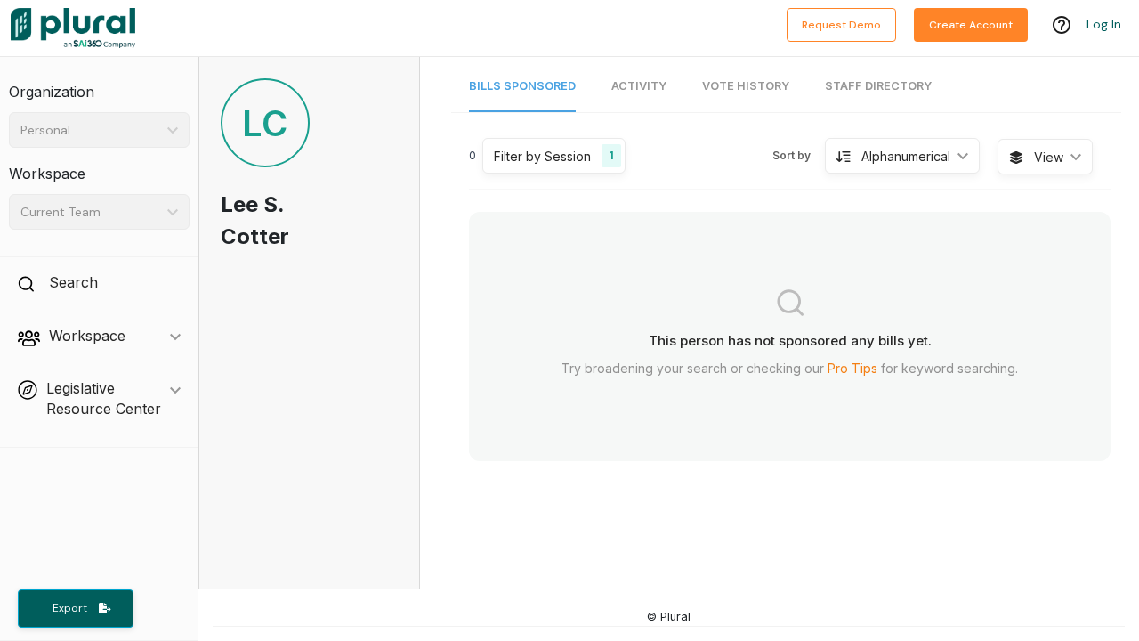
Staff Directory (878, 86)
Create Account (971, 25)
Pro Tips (852, 368)
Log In (1103, 24)
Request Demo (841, 25)
